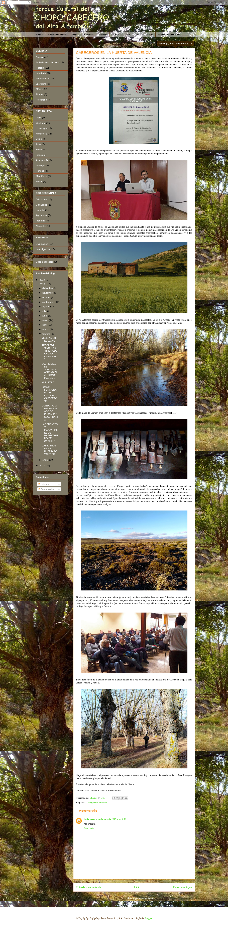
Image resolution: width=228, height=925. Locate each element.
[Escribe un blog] (117, 798)
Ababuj (39, 34)
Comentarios (47, 489)
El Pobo (115, 34)
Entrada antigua (182, 887)
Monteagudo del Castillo (169, 34)
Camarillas (88, 34)
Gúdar (138, 34)
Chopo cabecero (44, 261)
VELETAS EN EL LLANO (49, 339)
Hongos (40, 170)
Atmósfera (41, 133)
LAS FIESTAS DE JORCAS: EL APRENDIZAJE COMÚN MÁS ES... (50, 370)
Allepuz (75, 34)
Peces (39, 181)
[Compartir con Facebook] (123, 798)
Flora (38, 117)
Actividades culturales (47, 62)
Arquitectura (42, 78)
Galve (127, 34)
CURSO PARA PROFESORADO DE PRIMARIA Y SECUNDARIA (50, 412)
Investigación (43, 249)
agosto (46, 306)
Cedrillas (103, 34)
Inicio (137, 887)
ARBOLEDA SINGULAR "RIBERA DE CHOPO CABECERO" (49, 352)
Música (39, 89)
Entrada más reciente (88, 887)
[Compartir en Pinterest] (126, 798)
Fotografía (41, 99)
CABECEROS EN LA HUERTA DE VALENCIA (49, 449)
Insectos (40, 155)
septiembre (48, 302)
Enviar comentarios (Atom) (141, 898)
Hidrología (41, 128)
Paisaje (40, 57)
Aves (38, 144)
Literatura (41, 83)
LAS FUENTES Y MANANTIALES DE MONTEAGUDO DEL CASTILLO (50, 432)
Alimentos (41, 226)
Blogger (148, 918)
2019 (43, 279)
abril (45, 324)
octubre (46, 297)
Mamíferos (41, 176)
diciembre (47, 288)
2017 (43, 465)
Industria (40, 220)
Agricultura (41, 215)
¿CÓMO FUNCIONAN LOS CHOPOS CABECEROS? (49, 394)
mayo (45, 320)
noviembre (48, 292)
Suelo (39, 149)
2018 (43, 284)
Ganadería (41, 204)
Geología (41, 123)
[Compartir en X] (120, 798)
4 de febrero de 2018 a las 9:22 (111, 819)
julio (44, 311)
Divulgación (92, 802)
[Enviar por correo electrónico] (113, 798)
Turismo (103, 802)
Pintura (39, 94)
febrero (46, 334)
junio (45, 315)
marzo (46, 329)
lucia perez (89, 819)
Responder (89, 828)
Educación (41, 199)
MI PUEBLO (48, 382)
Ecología (40, 165)
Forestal (40, 210)
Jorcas (150, 34)
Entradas (45, 484)
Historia (40, 67)
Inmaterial (41, 73)
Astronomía (42, 160)
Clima (39, 138)
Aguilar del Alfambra (57, 34)
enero (45, 459)
